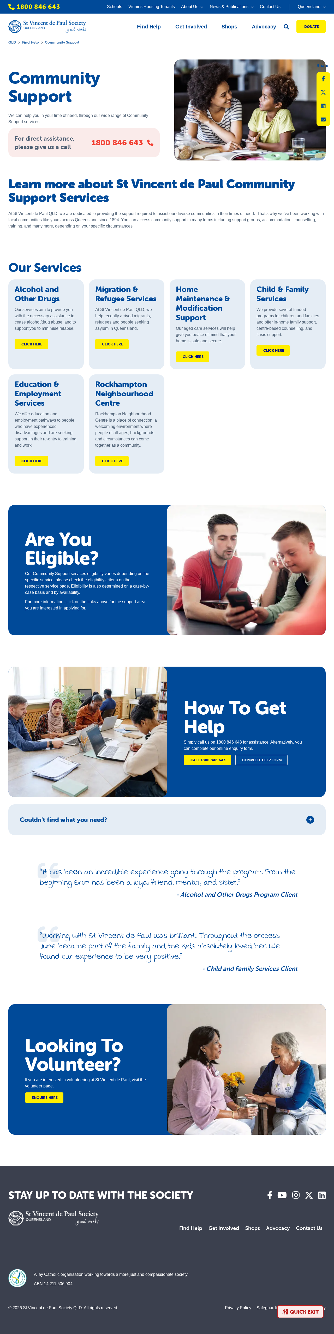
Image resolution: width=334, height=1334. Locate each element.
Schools (114, 6)
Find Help (30, 42)
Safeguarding (269, 1308)
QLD (12, 42)
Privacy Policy (238, 1308)
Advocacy (278, 1228)
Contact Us (270, 6)
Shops (252, 1228)
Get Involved (223, 1228)
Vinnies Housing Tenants (151, 6)
